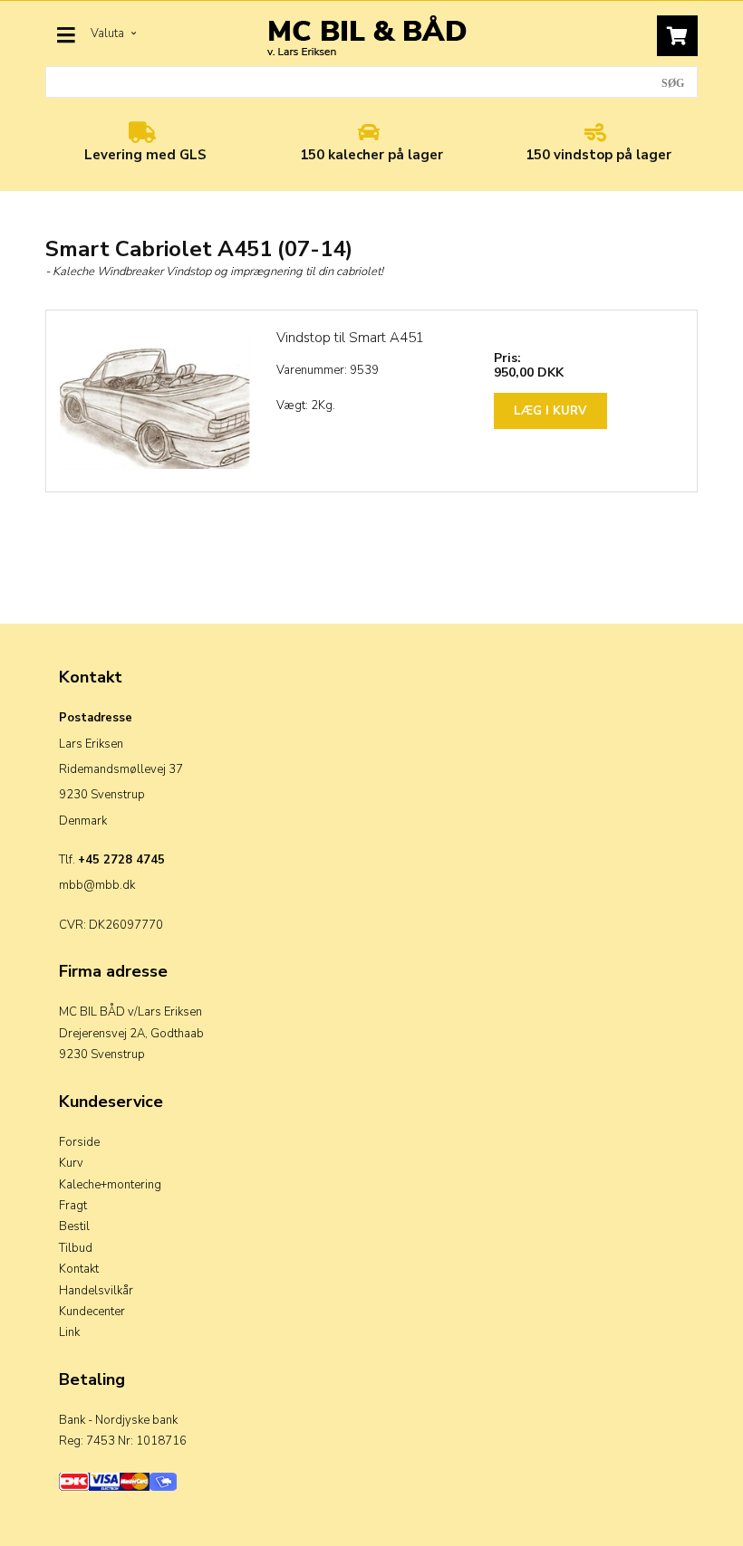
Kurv (71, 1163)
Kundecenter (92, 1311)
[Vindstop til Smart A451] (154, 401)
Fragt (73, 1206)
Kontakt (79, 1269)
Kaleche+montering (110, 1185)
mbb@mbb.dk (97, 885)
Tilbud (75, 1248)
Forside (79, 1142)
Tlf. (112, 860)
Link (69, 1332)
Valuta (109, 33)
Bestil (74, 1226)
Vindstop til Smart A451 (350, 338)
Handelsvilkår (96, 1291)
